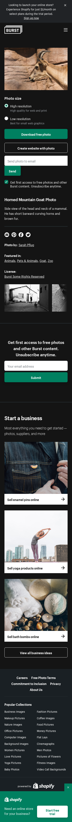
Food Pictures (45, 724)
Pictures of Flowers (49, 756)
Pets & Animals (27, 260)
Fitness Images (46, 762)
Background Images (16, 743)
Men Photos (44, 750)
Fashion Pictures (47, 711)
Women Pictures (14, 750)
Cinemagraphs (45, 743)
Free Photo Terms (43, 677)
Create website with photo (36, 147)
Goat (43, 260)
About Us (36, 689)
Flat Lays (42, 737)
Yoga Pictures (12, 762)
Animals (9, 260)
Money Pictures (46, 730)
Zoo (50, 260)
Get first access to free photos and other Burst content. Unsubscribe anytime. (38, 184)
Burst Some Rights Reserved (24, 275)
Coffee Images (46, 718)
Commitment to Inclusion (28, 683)
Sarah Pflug (26, 244)
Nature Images (13, 724)
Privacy (55, 683)
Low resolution (20, 118)
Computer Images (15, 737)
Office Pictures (13, 730)
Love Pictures (12, 756)
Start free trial (52, 811)
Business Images (14, 711)
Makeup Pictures (14, 718)
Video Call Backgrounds (51, 769)
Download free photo (36, 133)
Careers (22, 677)
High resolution (20, 106)
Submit (36, 377)
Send (12, 170)
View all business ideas (36, 652)
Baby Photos (11, 769)
